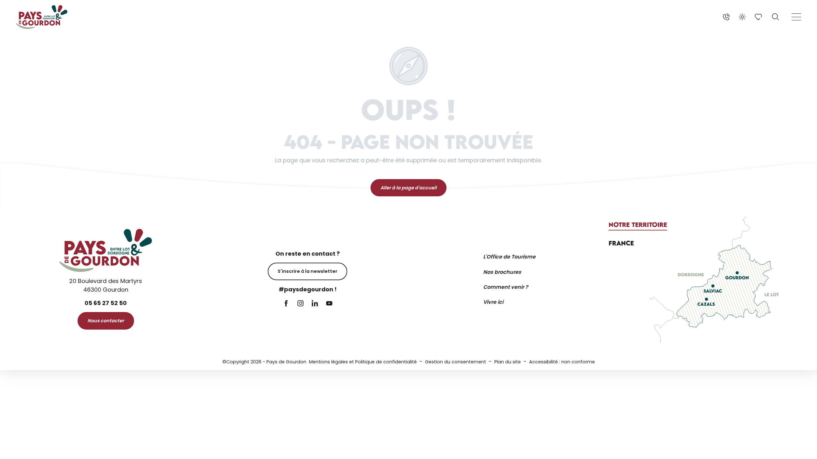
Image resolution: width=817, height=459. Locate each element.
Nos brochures (502, 272)
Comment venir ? (505, 287)
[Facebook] (286, 304)
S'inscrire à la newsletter (307, 271)
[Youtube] (329, 304)
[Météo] (742, 17)
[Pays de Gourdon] (41, 17)
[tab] (638, 224)
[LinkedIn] (315, 304)
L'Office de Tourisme (509, 256)
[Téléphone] (726, 17)
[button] (775, 17)
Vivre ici (493, 302)
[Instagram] (300, 304)
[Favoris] (758, 17)
